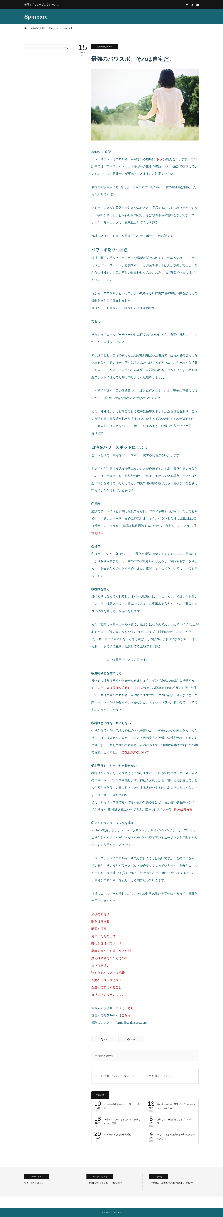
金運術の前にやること (106, 987)
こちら (157, 159)
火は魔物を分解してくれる (124, 687)
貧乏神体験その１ (103, 958)
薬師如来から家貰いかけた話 (111, 950)
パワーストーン (36, 1177)
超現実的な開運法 (104, 47)
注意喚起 (158, 1177)
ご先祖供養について (135, 752)
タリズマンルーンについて (109, 994)
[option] (52, 1182)
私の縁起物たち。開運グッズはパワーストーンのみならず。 (176, 1106)
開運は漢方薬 (183, 809)
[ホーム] (25, 28)
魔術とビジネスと (100, 1177)
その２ (123, 958)
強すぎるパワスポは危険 (108, 972)
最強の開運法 (100, 914)
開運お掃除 (98, 929)
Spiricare (36, 17)
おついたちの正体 (103, 936)
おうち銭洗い (100, 965)
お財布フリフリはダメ (106, 980)
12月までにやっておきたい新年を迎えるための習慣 (122, 1121)
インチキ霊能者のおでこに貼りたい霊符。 (122, 1106)
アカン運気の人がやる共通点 (117, 1134)
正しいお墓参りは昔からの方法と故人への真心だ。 (176, 1136)
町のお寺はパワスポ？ (106, 943)
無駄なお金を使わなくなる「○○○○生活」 (174, 1121)
